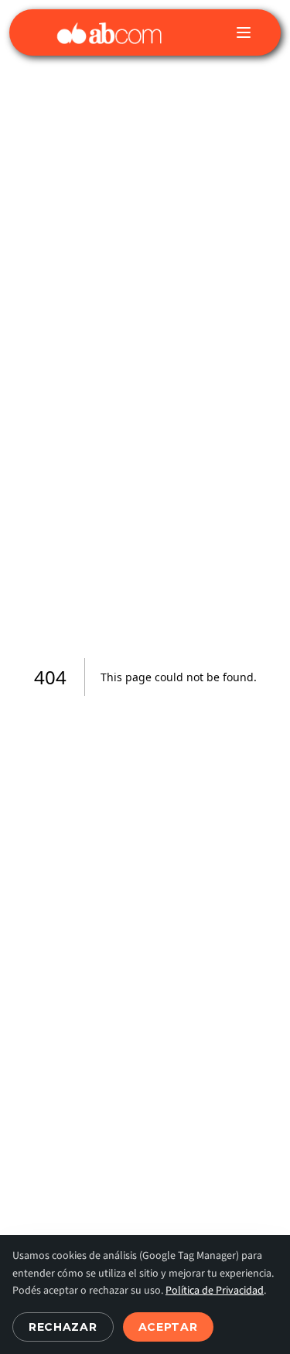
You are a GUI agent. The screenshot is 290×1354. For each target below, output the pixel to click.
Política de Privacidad (214, 1290)
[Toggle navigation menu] (243, 32)
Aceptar (168, 1327)
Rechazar (63, 1327)
